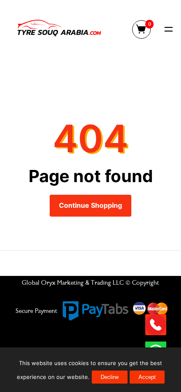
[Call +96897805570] (155, 324)
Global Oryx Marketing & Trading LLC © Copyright (90, 282)
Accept (147, 377)
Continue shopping (90, 205)
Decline (110, 377)
